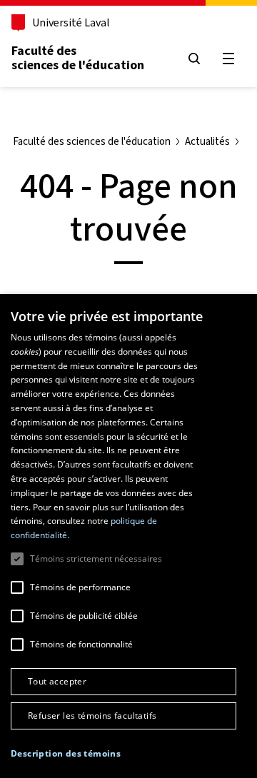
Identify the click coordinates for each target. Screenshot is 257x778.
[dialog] (128, 536)
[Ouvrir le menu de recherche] (194, 58)
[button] (66, 754)
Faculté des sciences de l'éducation (77, 58)
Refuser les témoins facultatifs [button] (92, 715)
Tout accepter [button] (57, 681)
